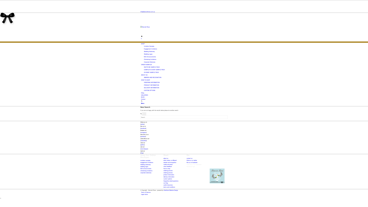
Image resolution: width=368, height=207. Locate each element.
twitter (142, 124)
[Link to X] (141, 1)
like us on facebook (192, 162)
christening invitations (146, 171)
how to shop (166, 168)
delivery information (168, 177)
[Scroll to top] (0, 198)
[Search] (141, 101)
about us (165, 158)
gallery (142, 145)
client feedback (167, 166)
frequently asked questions (170, 181)
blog (142, 153)
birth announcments (145, 168)
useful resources (168, 185)
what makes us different (170, 160)
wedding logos (144, 166)
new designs (144, 149)
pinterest (143, 136)
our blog (165, 183)
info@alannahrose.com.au (147, 12)
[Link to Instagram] (141, 5)
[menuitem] (184, 53)
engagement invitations (146, 162)
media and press (168, 164)
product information (168, 175)
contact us (189, 158)
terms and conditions (169, 187)
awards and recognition (169, 162)
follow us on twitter (192, 160)
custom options (167, 179)
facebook (143, 128)
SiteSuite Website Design (171, 190)
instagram (143, 132)
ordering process (168, 170)
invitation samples (145, 160)
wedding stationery (145, 164)
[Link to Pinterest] (141, 7)
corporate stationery (145, 173)
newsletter (143, 140)
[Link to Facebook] (141, 3)
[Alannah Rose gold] (154, 27)
